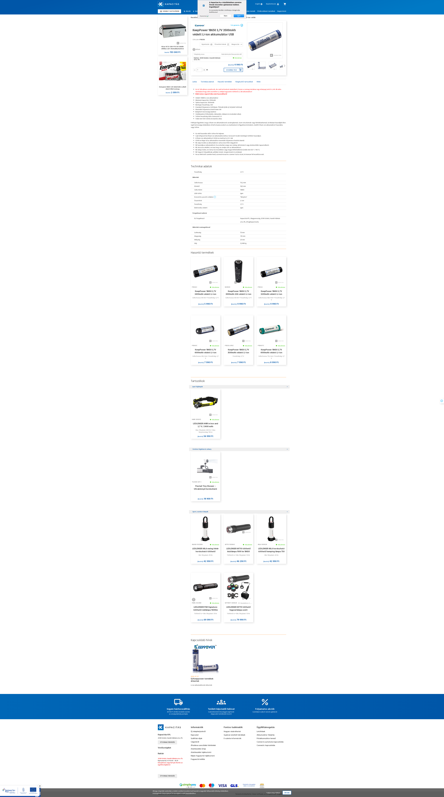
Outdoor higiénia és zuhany (202, 449)
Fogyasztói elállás (198, 759)
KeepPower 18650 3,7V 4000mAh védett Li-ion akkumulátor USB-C (271, 351)
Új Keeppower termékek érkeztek (202, 680)
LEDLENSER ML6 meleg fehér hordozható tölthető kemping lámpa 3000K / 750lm (205, 550)
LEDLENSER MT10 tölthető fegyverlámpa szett (238, 609)
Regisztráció (281, 11)
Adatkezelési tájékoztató (201, 752)
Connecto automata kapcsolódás (270, 742)
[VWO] (209, 16)
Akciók (188, 11)
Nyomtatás (205, 44)
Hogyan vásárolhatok (232, 731)
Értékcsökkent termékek (266, 11)
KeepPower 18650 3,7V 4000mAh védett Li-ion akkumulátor (205, 351)
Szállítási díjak (196, 738)
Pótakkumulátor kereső (266, 738)
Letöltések (261, 731)
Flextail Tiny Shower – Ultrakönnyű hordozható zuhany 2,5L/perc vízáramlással (205, 488)
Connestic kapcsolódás (266, 745)
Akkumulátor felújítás (265, 735)
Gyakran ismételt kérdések (234, 735)
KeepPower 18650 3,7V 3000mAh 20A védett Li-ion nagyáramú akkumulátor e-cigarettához (238, 293)
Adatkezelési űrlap (198, 748)
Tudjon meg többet (273, 793)
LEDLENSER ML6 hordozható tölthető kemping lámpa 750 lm (271, 550)
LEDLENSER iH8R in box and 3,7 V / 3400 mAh (205, 425)
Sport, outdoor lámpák (200, 511)
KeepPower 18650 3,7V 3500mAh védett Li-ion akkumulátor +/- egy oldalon (238, 351)
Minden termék (249, 11)
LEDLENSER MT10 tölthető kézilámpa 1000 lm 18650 (238, 550)
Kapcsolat (195, 735)
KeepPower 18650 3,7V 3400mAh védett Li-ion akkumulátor (205, 293)
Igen (238, 16)
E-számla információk (232, 738)
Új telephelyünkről (198, 731)
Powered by (203, 16)
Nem (225, 16)
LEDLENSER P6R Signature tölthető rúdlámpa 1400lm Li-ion (205, 609)
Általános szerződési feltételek (203, 745)
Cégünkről (195, 742)
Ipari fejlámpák (198, 386)
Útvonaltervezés (167, 742)
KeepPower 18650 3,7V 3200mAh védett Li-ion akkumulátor (271, 293)
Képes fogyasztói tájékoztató (203, 755)
